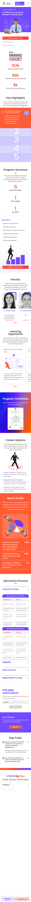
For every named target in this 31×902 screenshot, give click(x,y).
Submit (15, 707)
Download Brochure (15, 38)
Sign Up (15, 727)
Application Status (7, 899)
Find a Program (18, 3)
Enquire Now (22, 899)
